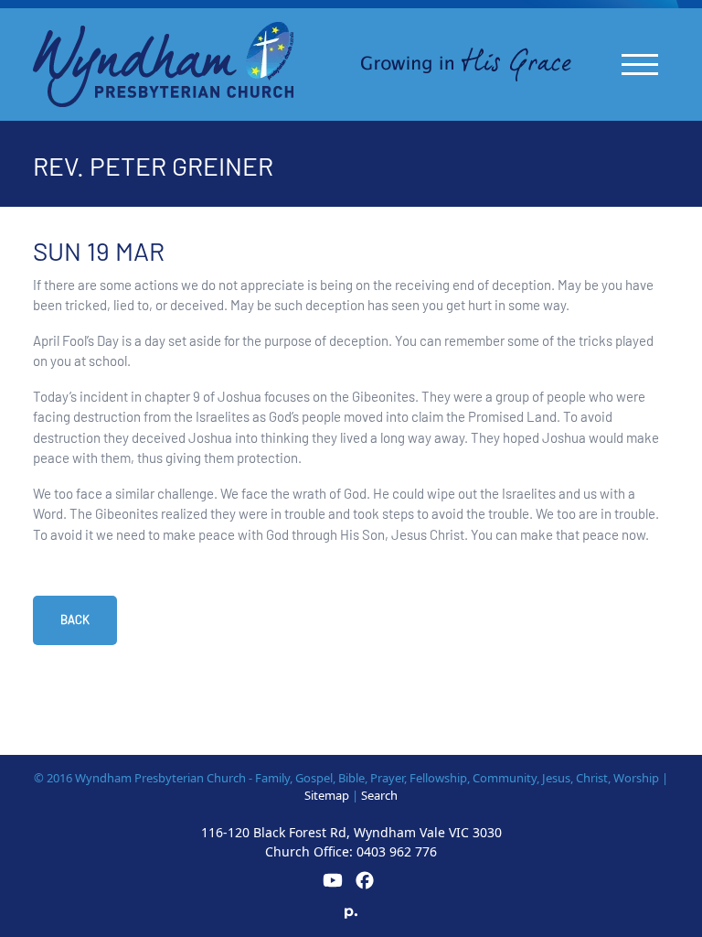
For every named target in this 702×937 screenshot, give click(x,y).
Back (75, 619)
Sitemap (326, 795)
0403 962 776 (396, 851)
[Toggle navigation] (640, 64)
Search (379, 795)
